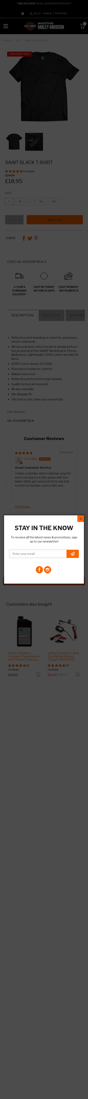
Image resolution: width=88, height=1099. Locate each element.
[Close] (80, 518)
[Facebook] (39, 569)
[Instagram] (47, 569)
